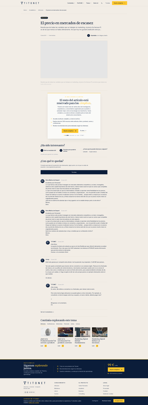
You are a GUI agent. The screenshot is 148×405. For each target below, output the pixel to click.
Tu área (108, 3)
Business (81, 391)
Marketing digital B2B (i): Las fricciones (98, 341)
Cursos (56, 394)
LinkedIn (85, 151)
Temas (88, 3)
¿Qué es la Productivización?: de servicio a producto (48, 341)
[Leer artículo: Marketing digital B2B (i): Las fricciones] (99, 332)
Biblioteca (57, 388)
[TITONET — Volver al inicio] (30, 3)
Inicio (25, 10)
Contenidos (70, 3)
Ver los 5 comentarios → (47, 312)
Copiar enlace (93, 151)
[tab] (43, 324)
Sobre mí (95, 3)
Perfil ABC (80, 3)
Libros (56, 391)
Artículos (40, 10)
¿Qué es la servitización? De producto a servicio (65, 341)
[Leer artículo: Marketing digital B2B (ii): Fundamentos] (82, 332)
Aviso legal (106, 385)
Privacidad (106, 388)
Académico (32, 10)
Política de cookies (34, 402)
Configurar (95, 400)
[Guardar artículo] (88, 35)
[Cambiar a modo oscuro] (101, 3)
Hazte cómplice (118, 3)
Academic (81, 388)
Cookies (105, 391)
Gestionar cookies (108, 394)
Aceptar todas (119, 400)
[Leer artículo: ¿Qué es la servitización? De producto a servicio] (65, 332)
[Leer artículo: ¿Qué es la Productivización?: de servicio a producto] (48, 332)
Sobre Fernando (83, 385)
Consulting (82, 394)
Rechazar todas (106, 400)
